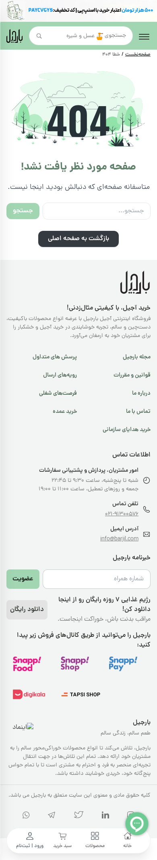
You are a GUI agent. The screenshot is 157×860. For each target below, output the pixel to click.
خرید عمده (65, 411)
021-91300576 (121, 514)
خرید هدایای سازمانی (127, 429)
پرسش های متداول (55, 357)
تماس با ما (138, 411)
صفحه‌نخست (138, 55)
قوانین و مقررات (132, 375)
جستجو (23, 211)
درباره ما (141, 393)
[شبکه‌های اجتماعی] (78, 816)
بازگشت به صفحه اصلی (78, 239)
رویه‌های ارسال (60, 375)
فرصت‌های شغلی (58, 393)
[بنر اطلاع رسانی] (78, 11)
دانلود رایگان (27, 610)
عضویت (22, 579)
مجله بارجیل (137, 357)
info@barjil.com (119, 539)
